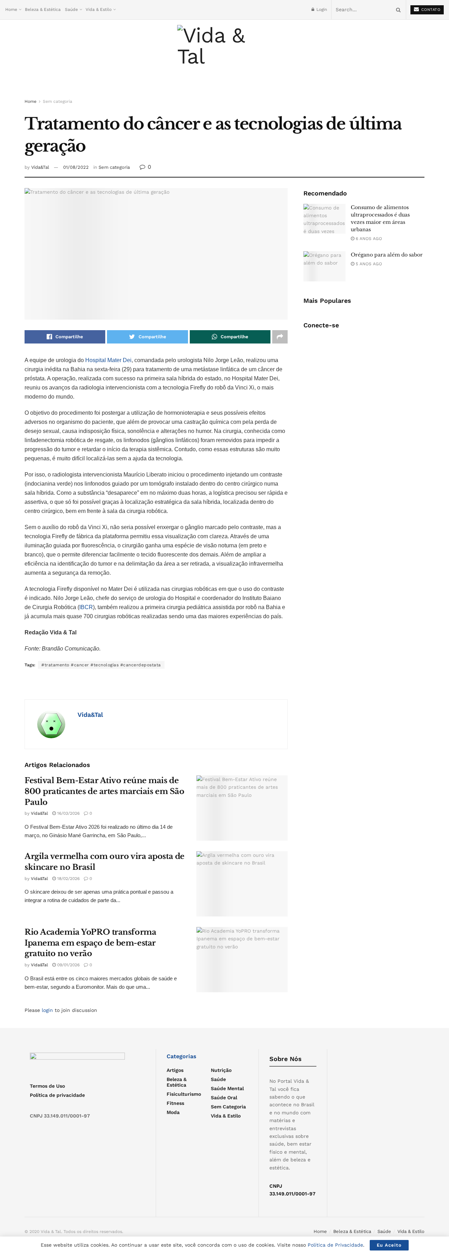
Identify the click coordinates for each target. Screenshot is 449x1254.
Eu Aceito (389, 1245)
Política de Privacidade (335, 1245)
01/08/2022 (76, 167)
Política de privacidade (57, 1095)
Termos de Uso (47, 1086)
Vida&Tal (40, 167)
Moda (173, 1112)
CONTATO (430, 9)
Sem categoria (57, 101)
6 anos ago (368, 238)
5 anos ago (368, 263)
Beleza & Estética (43, 9)
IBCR (86, 607)
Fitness (175, 1103)
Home (11, 9)
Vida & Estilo (99, 9)
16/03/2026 (68, 813)
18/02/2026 (68, 878)
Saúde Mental (227, 1088)
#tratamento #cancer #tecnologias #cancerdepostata (101, 664)
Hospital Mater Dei (108, 360)
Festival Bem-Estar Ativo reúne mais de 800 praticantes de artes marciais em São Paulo (104, 791)
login (47, 1010)
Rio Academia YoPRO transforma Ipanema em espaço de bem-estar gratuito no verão (90, 943)
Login (321, 9)
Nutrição (221, 1070)
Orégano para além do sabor (387, 255)
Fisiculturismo (184, 1094)
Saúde (71, 9)
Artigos (175, 1070)
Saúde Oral (224, 1097)
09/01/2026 (68, 964)
